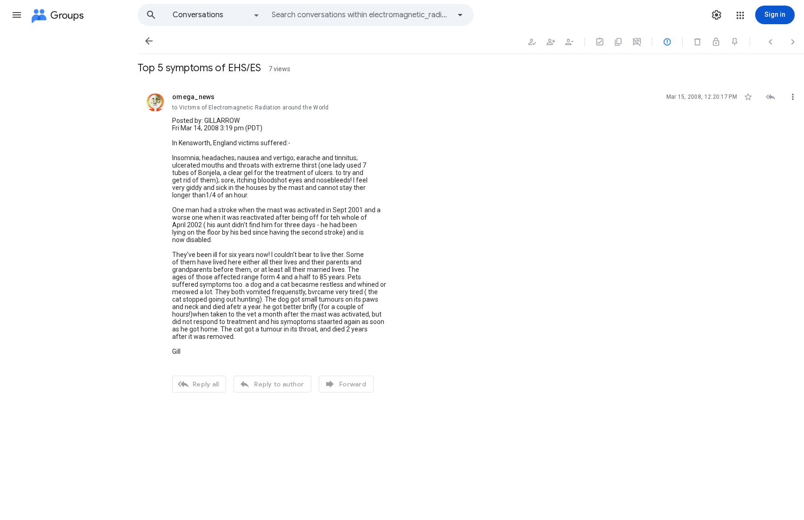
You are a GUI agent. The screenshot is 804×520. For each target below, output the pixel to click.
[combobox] (361, 15)
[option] (216, 15)
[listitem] (471, 241)
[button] (17, 15)
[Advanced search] (460, 15)
